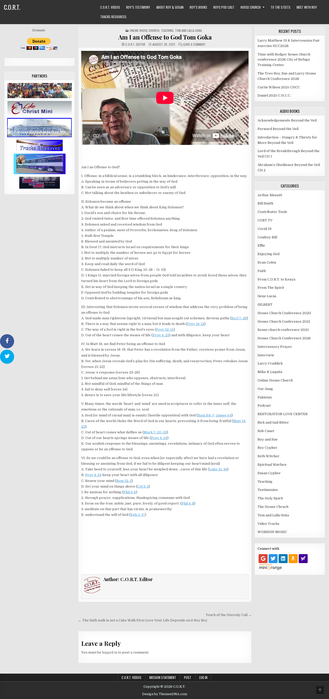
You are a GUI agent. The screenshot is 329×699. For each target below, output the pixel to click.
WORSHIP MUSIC (272, 532)
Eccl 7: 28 (239, 318)
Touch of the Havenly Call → (229, 615)
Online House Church (144, 30)
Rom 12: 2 (124, 481)
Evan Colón (267, 262)
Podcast (264, 405)
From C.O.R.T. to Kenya (276, 279)
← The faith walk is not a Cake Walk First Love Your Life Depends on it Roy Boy (142, 620)
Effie (261, 245)
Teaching (167, 30)
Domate (38, 30)
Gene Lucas (267, 296)
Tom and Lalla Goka (188, 30)
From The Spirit (271, 288)
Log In (203, 677)
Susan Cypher (269, 473)
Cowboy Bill (267, 237)
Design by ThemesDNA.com (164, 694)
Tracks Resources (113, 16)
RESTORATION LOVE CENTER (283, 414)
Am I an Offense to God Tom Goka (165, 37)
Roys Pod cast (223, 7)
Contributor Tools (272, 212)
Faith (262, 271)
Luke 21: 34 (218, 469)
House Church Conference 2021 (284, 321)
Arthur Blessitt (270, 195)
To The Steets (280, 7)
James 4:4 (224, 415)
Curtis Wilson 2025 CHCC (279, 87)
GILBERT (265, 304)
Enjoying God (268, 254)
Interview (266, 355)
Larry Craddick (270, 363)
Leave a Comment (194, 44)
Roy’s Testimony (138, 7)
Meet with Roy (307, 7)
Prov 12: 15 (165, 329)
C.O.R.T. (12, 7)
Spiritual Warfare (272, 465)
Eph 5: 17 (137, 515)
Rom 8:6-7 (206, 415)
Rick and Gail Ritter (273, 422)
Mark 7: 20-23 (155, 432)
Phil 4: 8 (187, 503)
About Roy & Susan (170, 7)
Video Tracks (268, 524)
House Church (251, 7)
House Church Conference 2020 (284, 313)
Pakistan (265, 397)
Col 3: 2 (143, 486)
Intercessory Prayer (275, 347)
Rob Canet (266, 431)
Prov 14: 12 (195, 324)
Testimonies (268, 490)
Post (187, 677)
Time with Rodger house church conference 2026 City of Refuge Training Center (284, 59)
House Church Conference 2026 (284, 338)
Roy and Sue (268, 439)
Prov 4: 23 (161, 335)
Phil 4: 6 (129, 492)
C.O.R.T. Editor (135, 44)
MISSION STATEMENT (162, 677)
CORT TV (265, 220)
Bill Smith (265, 203)
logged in (109, 652)
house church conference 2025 (283, 330)
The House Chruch (273, 507)
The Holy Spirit (270, 498)
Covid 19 (264, 229)
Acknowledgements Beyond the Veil (287, 120)
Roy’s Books (198, 7)
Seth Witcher (268, 456)
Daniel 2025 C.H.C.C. (274, 95)
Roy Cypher (267, 448)
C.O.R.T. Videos (110, 7)
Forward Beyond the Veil (278, 129)
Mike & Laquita (270, 372)
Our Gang (265, 389)
